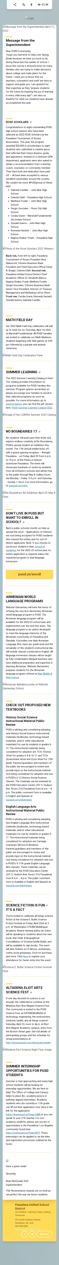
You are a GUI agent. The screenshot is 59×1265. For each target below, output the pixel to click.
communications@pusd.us (28, 1229)
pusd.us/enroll (29, 574)
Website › (44, 1234)
